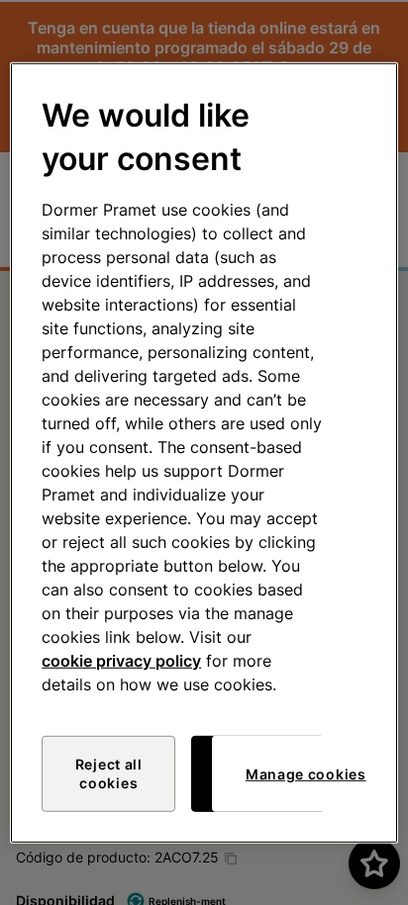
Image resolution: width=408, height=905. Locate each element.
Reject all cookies (109, 774)
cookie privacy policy (121, 661)
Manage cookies (306, 774)
